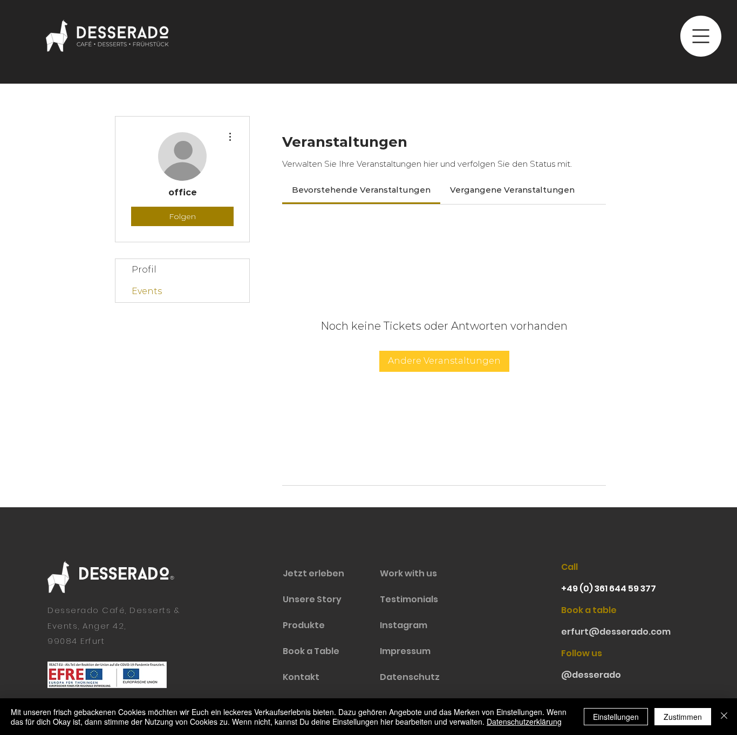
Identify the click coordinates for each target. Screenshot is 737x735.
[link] (361, 190)
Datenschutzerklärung (524, 721)
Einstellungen (616, 716)
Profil (144, 269)
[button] (700, 36)
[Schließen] (724, 716)
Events (147, 291)
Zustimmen (683, 716)
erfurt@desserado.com (616, 631)
